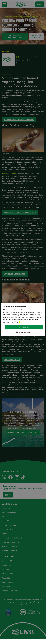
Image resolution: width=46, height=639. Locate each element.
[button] (23, 332)
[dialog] (23, 319)
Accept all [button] (23, 327)
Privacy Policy (14, 322)
